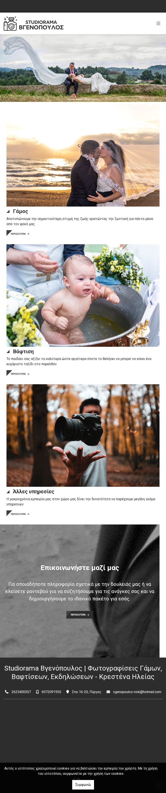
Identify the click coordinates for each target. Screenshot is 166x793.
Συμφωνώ (83, 785)
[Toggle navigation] (158, 23)
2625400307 (21, 692)
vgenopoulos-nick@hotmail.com (137, 692)
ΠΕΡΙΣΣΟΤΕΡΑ (18, 234)
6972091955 (51, 692)
